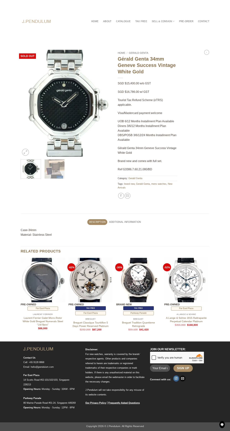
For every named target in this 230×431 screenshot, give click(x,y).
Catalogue (123, 21)
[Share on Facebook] (121, 196)
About (107, 21)
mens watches (158, 184)
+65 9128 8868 (36, 362)
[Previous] (27, 103)
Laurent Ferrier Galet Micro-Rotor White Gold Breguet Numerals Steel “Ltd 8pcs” (43, 321)
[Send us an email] (183, 378)
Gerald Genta (138, 53)
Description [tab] (97, 222)
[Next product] (206, 52)
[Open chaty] (222, 424)
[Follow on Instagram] (176, 378)
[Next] (106, 103)
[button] (25, 152)
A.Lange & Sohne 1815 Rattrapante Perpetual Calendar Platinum (186, 319)
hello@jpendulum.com (42, 367)
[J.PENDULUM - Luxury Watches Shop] (36, 21)
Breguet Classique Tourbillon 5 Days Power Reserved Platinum (91, 324)
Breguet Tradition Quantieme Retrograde (138, 324)
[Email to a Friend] (127, 196)
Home (94, 21)
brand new (129, 184)
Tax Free (141, 21)
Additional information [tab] (125, 222)
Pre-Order (186, 21)
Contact (203, 21)
